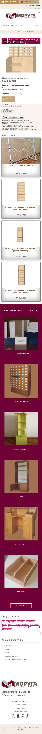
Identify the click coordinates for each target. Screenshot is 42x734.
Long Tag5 (25, 627)
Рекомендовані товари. (12, 656)
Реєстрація (36, 8)
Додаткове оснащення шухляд (15, 85)
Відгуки (4, 627)
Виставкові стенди (21, 449)
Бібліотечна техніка (21, 354)
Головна (4, 32)
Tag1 (3, 621)
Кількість (6, 94)
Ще (37, 633)
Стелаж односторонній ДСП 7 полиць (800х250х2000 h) (20, 208)
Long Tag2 (13, 621)
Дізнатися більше (21, 605)
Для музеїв (11, 627)
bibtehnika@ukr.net (21, 711)
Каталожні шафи (7, 111)
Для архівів (16, 106)
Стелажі (21, 497)
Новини (7, 649)
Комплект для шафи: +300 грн (13, 89)
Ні (3, 87)
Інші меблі (21, 592)
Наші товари (9, 645)
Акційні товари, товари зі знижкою (15, 659)
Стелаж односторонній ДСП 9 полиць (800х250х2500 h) (20, 291)
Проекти (4, 624)
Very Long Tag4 (20, 621)
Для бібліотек (6, 106)
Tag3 (8, 621)
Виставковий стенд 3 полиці (20, 166)
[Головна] (21, 16)
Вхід (30, 8)
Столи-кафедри (21, 544)
